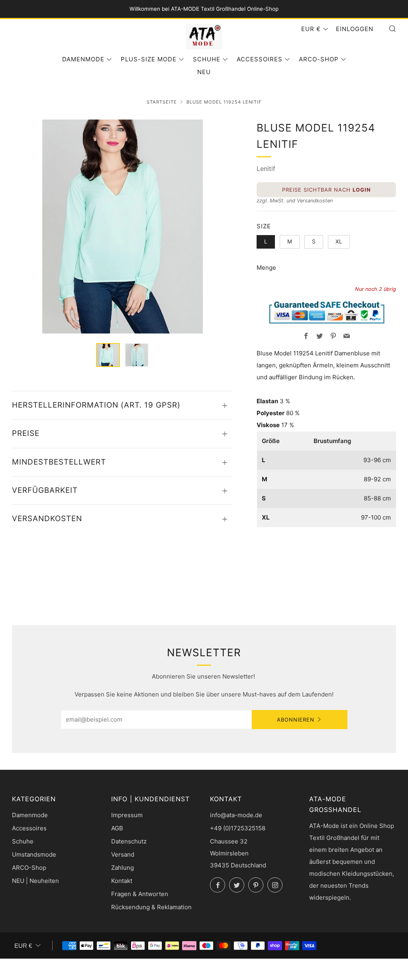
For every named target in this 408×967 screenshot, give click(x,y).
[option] (122, 226)
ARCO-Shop (319, 59)
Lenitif (266, 169)
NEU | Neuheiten (35, 881)
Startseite (162, 102)
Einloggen (354, 29)
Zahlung (122, 867)
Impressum (127, 815)
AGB (117, 828)
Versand (122, 854)
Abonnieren (295, 719)
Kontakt (121, 881)
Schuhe (206, 59)
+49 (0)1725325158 (237, 828)
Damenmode (83, 59)
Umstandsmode (34, 854)
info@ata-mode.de (236, 815)
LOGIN (362, 189)
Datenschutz (129, 841)
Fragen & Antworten (139, 894)
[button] (108, 355)
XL (338, 241)
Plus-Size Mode (149, 59)
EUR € (311, 29)
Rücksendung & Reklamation (151, 907)
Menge (266, 267)
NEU (204, 72)
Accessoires (259, 59)
